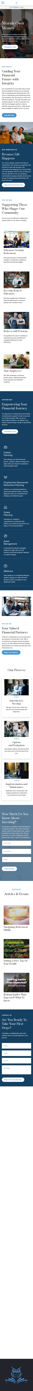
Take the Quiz (9, 869)
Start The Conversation (13, 1080)
